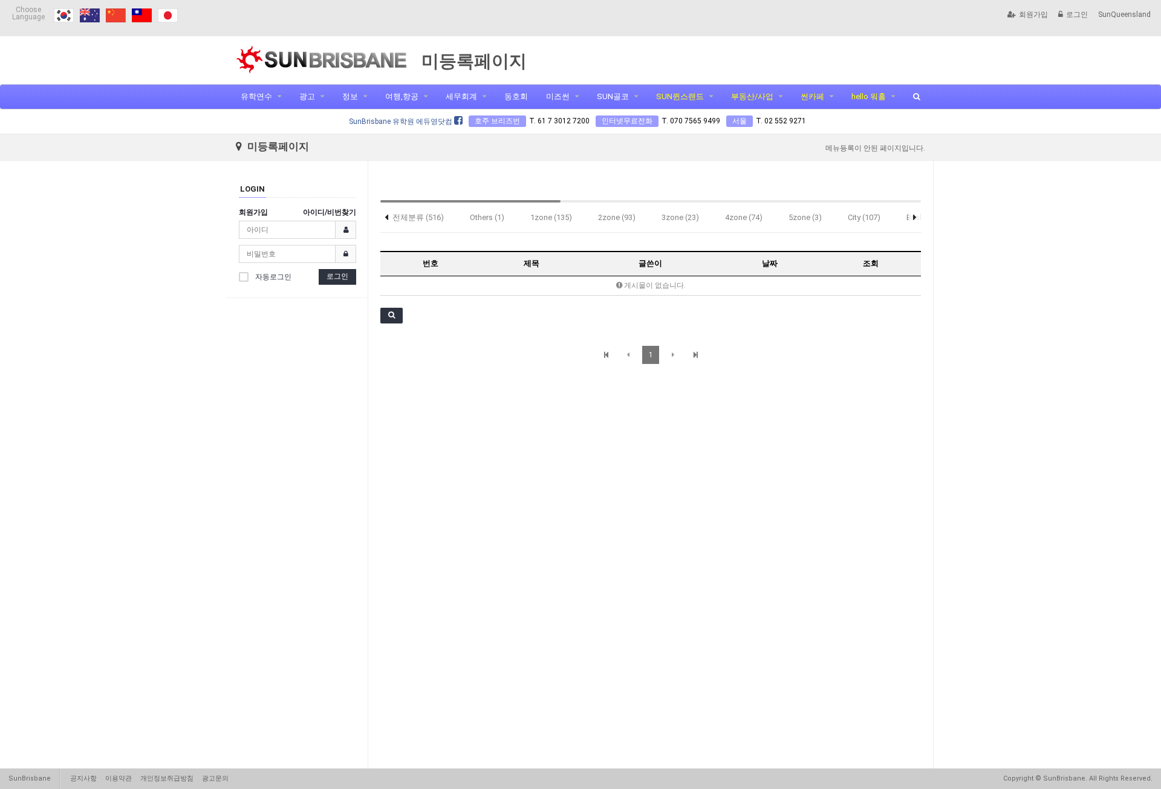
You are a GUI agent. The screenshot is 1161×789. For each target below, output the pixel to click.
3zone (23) (680, 217)
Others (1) (487, 217)
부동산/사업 (752, 96)
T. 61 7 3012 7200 (559, 121)
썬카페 (812, 96)
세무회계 (461, 96)
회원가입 (1033, 14)
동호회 (516, 96)
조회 (871, 263)
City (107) (864, 217)
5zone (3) (805, 217)
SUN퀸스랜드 (680, 96)
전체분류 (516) (418, 217)
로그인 (1077, 14)
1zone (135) (551, 217)
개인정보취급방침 (167, 778)
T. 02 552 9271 (781, 121)
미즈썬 (558, 96)
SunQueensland (1124, 14)
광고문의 (215, 778)
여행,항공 (401, 96)
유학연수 (256, 96)
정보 (350, 96)
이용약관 (118, 778)
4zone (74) (744, 217)
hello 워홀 (868, 96)
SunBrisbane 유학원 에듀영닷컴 (401, 121)
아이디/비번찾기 (329, 212)
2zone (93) (617, 217)
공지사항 (83, 778)
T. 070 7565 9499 (691, 121)
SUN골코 (613, 96)
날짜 (770, 263)
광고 (307, 96)
